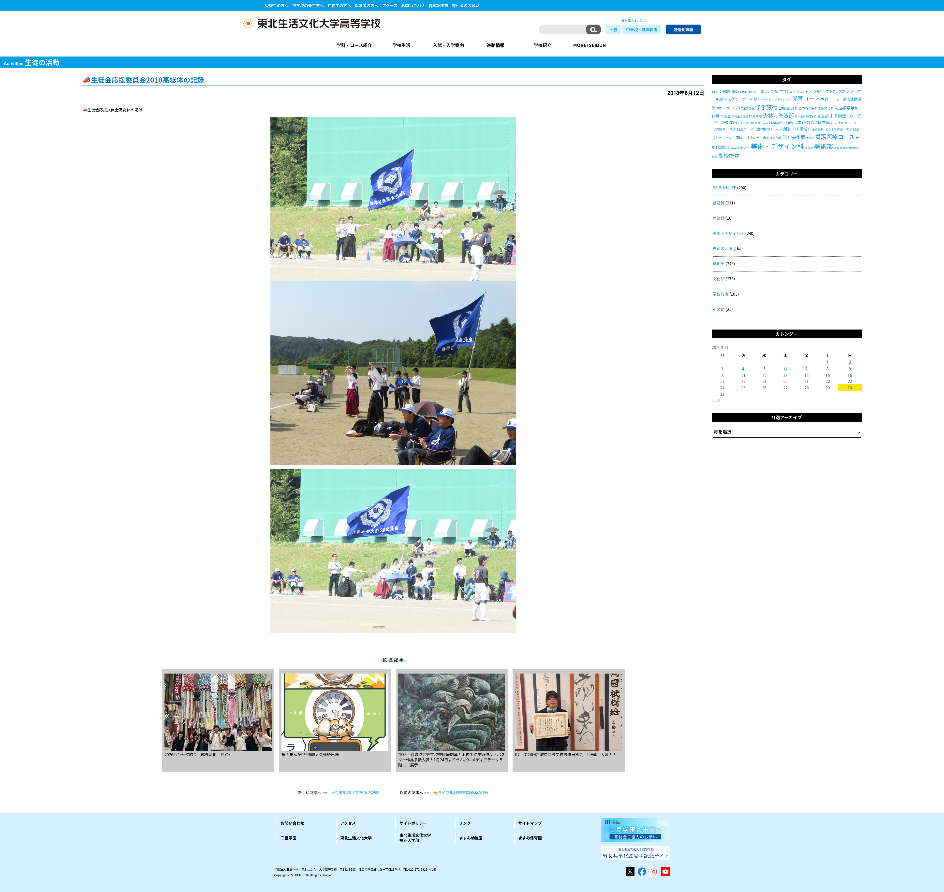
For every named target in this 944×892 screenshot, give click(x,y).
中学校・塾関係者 (642, 29)
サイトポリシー (413, 823)
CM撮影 (725, 91)
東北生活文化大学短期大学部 (415, 838)
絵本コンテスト (738, 147)
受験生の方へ (277, 5)
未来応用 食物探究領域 (764, 137)
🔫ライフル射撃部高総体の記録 (461, 792)
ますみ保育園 (530, 838)
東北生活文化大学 (356, 838)
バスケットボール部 (740, 98)
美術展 (809, 148)
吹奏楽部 (755, 116)
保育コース (806, 98)
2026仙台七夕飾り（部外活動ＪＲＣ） (198, 754)
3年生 (715, 91)
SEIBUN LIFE (724, 187)
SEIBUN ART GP (747, 91)
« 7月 (716, 400)
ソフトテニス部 (834, 91)
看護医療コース (835, 136)
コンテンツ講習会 (811, 91)
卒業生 (726, 116)
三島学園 (288, 838)
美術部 (823, 146)
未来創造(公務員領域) (748, 123)
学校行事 (720, 294)
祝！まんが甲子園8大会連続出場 (310, 754)
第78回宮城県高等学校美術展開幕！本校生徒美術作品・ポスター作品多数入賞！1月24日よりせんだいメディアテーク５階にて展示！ (451, 759)
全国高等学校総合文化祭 (816, 108)
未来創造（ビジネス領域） (828, 129)
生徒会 (810, 138)
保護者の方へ (366, 5)
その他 (718, 309)
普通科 (718, 203)
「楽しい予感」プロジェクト (778, 91)
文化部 (718, 279)
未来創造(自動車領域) (777, 122)
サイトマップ (530, 823)
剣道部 (840, 107)
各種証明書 (438, 5)
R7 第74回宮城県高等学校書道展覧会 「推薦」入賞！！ (566, 754)
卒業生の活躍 (740, 116)
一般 (613, 29)
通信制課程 (683, 29)
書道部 (822, 115)
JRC (734, 91)
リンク (465, 823)
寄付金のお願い (465, 5)
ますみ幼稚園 (471, 838)
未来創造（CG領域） (793, 129)
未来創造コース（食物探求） (752, 129)
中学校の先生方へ (308, 5)
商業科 (718, 218)
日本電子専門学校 (805, 116)
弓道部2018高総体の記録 (355, 792)
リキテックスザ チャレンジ (774, 99)
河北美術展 (794, 137)
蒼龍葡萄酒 (841, 148)
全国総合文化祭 (788, 108)
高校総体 (729, 155)
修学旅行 (766, 107)
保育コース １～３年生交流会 (735, 108)
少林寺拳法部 (778, 115)
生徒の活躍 (722, 248)
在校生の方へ (339, 5)
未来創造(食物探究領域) (814, 122)
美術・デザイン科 (777, 146)
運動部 (718, 263)
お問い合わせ (413, 5)
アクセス (390, 5)
